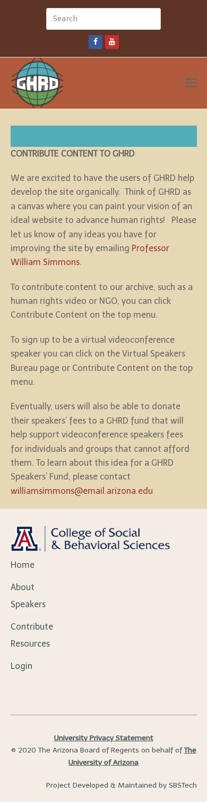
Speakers (28, 604)
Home (22, 565)
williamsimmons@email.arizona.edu (82, 491)
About (22, 587)
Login (21, 666)
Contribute (32, 627)
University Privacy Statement (103, 737)
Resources (30, 644)
